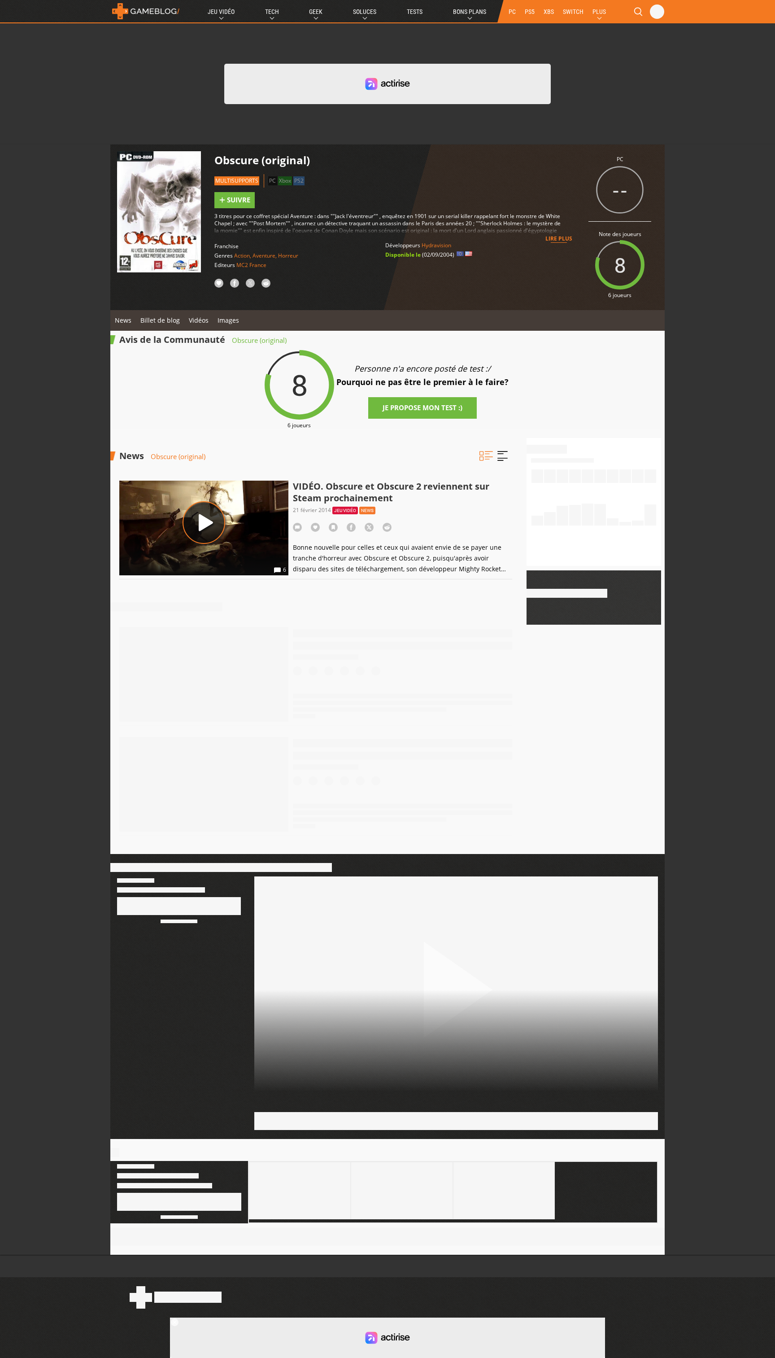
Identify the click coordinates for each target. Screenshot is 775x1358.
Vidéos (199, 320)
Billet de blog (160, 320)
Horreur (288, 255)
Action (242, 255)
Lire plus (558, 238)
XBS (549, 11)
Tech (272, 11)
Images (228, 320)
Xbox (285, 180)
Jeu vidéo (345, 510)
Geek (315, 11)
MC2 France (251, 265)
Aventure (264, 255)
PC (512, 11)
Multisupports (236, 180)
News (123, 320)
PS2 (299, 180)
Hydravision (436, 245)
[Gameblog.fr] (145, 11)
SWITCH (573, 11)
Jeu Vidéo (221, 11)
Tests (414, 11)
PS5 (530, 11)
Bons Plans (469, 11)
